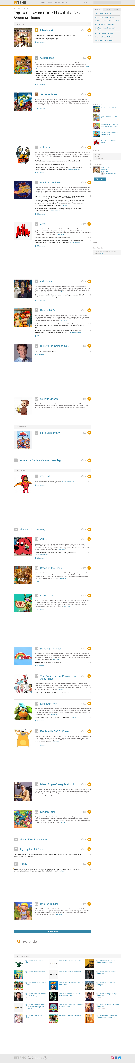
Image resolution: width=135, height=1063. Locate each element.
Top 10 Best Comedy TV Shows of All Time (71, 984)
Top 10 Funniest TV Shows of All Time (35, 984)
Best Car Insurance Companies (104, 24)
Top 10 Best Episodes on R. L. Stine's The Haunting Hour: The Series (36, 1006)
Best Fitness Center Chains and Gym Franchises (106, 29)
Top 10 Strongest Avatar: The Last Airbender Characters (106, 1017)
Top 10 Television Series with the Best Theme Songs (71, 995)
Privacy (34, 1057)
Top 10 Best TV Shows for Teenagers (105, 984)
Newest (50, 2)
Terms (29, 1057)
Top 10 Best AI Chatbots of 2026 (104, 17)
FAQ (45, 1057)
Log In (85, 2)
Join (90, 2)
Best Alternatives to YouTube (103, 37)
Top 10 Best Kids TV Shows (35, 972)
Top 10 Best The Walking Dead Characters (107, 973)
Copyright (40, 1057)
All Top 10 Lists (18, 9)
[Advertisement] (52, 130)
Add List (57, 2)
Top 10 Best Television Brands (70, 972)
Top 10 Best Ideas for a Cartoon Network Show (71, 1006)
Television (26, 9)
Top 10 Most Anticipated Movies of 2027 (107, 21)
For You (64, 2)
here (101, 253)
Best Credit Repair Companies (104, 33)
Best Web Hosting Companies (104, 40)
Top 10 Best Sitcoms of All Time (70, 961)
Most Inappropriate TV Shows (70, 1016)
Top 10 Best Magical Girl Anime (34, 1017)
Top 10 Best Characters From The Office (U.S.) (35, 995)
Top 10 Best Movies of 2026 (103, 13)
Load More (53, 931)
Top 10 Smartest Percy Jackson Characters (107, 1006)
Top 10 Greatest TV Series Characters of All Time (105, 962)
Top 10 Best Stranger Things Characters (106, 995)
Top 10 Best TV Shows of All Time (35, 962)
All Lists (42, 2)
